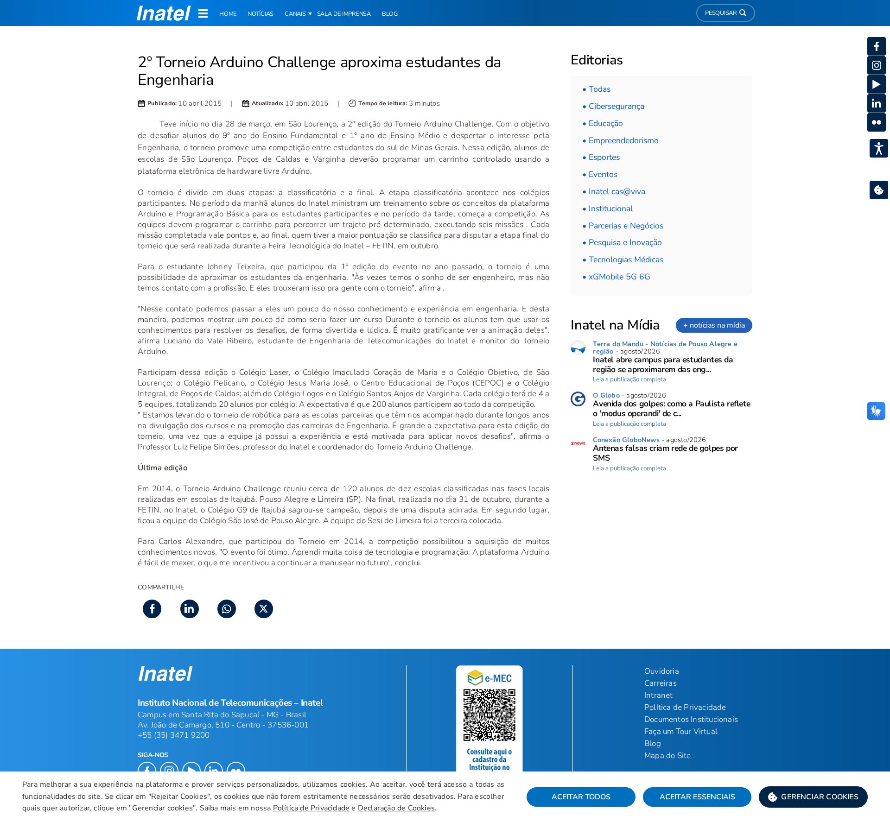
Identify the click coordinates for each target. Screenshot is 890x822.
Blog (652, 743)
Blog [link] (390, 14)
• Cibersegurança (613, 106)
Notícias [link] (260, 14)
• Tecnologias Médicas (622, 259)
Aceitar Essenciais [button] (697, 797)
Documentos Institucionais (691, 719)
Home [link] (227, 14)
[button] (813, 797)
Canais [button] (295, 14)
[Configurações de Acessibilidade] (879, 148)
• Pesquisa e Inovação (622, 242)
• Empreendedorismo (620, 140)
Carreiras (660, 683)
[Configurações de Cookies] (879, 190)
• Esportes (601, 157)
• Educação (602, 123)
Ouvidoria (661, 671)
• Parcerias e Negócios (622, 225)
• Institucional (607, 208)
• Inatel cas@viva (613, 191)
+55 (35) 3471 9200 (174, 735)
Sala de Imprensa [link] (344, 14)
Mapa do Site (667, 755)
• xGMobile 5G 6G (616, 276)
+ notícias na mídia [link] (714, 325)
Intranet (658, 695)
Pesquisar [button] (721, 13)
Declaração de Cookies (396, 808)
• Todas (596, 89)
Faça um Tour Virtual (681, 731)
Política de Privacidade (311, 808)
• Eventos (599, 174)
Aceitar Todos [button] (581, 797)
